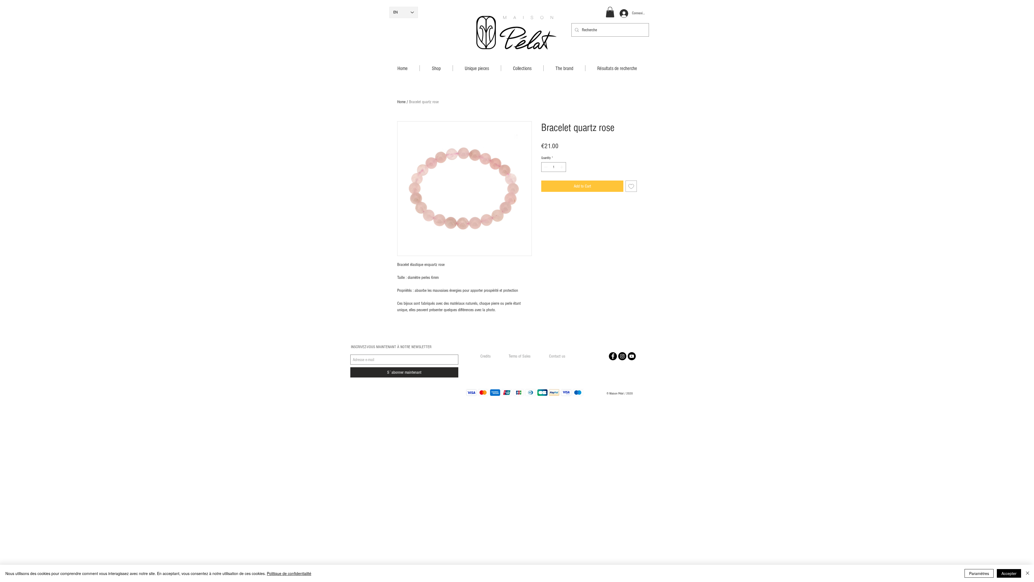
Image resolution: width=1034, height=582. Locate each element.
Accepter (1008, 573)
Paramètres (979, 573)
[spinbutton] (554, 167)
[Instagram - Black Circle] (622, 356)
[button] (610, 12)
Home (401, 101)
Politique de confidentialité (289, 573)
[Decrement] (545, 167)
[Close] (1027, 573)
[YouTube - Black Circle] (632, 356)
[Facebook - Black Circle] (613, 356)
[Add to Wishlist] (631, 186)
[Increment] (562, 167)
